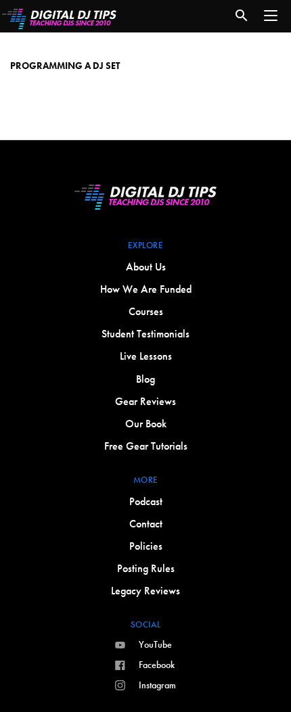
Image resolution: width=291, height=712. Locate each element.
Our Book (145, 424)
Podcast (145, 501)
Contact (145, 524)
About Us (146, 267)
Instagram (157, 685)
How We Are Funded (146, 289)
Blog (145, 379)
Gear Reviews (145, 401)
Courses (146, 311)
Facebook (157, 665)
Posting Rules (146, 568)
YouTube (155, 644)
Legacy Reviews (145, 591)
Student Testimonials (145, 334)
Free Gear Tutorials (145, 446)
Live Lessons (146, 356)
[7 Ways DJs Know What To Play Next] (145, 53)
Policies (145, 546)
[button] (270, 15)
